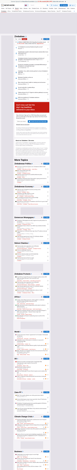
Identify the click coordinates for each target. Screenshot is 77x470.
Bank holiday (19, 369)
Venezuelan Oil (32, 338)
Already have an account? (22, 124)
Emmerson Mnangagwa (40, 11)
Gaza (21, 8)
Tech (68, 8)
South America (32, 349)
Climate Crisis (35, 8)
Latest (19, 39)
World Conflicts (26, 280)
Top (16, 39)
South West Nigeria (30, 303)
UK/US (24, 365)
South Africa (34, 169)
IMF (17, 196)
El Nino (18, 427)
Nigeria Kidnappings (21, 318)
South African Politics (26, 169)
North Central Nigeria (37, 309)
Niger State (19, 309)
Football (51, 8)
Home (2, 8)
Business (45, 8)
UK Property (25, 457)
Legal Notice (28, 130)
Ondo (18, 303)
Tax (21, 457)
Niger (18, 354)
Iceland (26, 344)
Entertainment (62, 8)
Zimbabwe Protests (66, 11)
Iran (30, 8)
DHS (27, 365)
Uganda (18, 314)
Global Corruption (24, 349)
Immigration (19, 365)
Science (73, 8)
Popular (24, 39)
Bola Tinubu (22, 303)
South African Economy (33, 204)
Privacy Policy (21, 130)
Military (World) (28, 314)
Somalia (23, 314)
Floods (21, 423)
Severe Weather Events (29, 423)
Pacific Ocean (24, 427)
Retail (21, 465)
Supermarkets (26, 465)
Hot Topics (8, 8)
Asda (18, 465)
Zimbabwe (3, 11)
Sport (55, 8)
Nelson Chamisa (51, 11)
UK (13, 8)
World (16, 8)
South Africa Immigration (35, 280)
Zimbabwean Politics (17, 11)
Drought (22, 438)
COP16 (18, 438)
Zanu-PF (59, 11)
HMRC (18, 457)
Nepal (18, 423)
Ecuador (18, 349)
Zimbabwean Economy (28, 11)
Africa (9, 11)
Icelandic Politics (20, 344)
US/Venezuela (20, 338)
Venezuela (26, 338)
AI (41, 8)
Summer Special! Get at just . (37, 1)
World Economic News (29, 196)
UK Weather (25, 369)
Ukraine (25, 8)
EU (29, 344)
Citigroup (19, 192)
